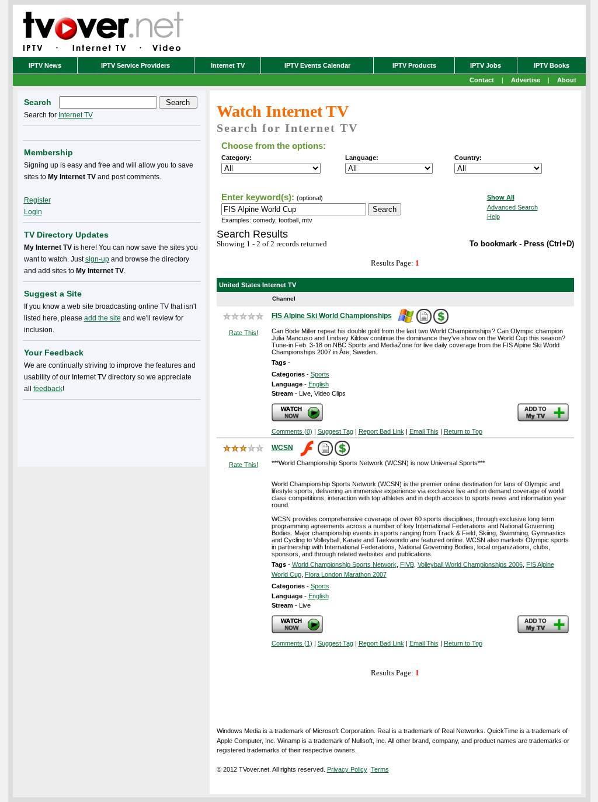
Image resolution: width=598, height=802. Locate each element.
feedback (47, 389)
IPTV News (45, 65)
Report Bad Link (381, 431)
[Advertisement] (112, 431)
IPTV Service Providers (135, 65)
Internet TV (228, 65)
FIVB (407, 564)
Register (37, 200)
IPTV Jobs (485, 65)
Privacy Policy (347, 769)
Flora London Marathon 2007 (346, 574)
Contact (482, 79)
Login (33, 212)
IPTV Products (414, 65)
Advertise (525, 79)
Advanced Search (512, 207)
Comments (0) (292, 431)
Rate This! (243, 332)
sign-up (97, 259)
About (566, 79)
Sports (320, 374)
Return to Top (463, 431)
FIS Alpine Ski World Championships (332, 316)
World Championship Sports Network (344, 564)
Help (493, 216)
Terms (380, 769)
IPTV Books (551, 65)
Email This (424, 431)
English (318, 384)
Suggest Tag (335, 431)
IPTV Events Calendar (317, 65)
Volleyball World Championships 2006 (470, 564)
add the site (102, 318)
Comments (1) (292, 643)
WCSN (282, 448)
